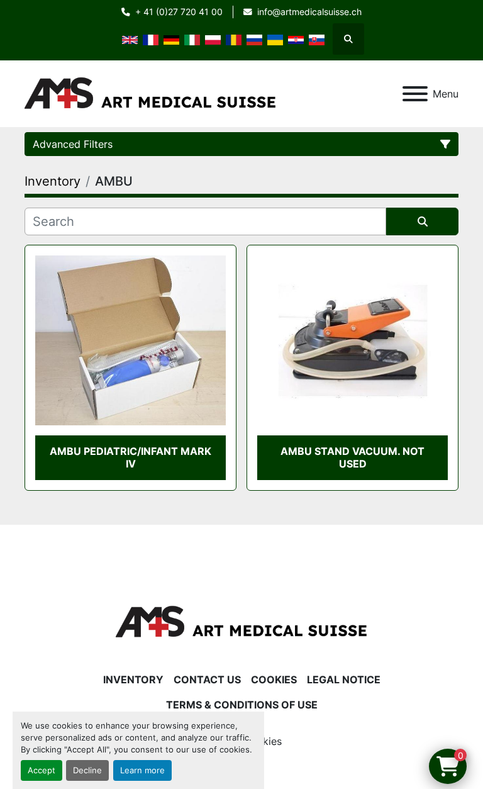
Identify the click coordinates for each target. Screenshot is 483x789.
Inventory (133, 679)
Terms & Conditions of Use (242, 704)
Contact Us (207, 679)
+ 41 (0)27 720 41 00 (179, 12)
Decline (87, 770)
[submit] (422, 221)
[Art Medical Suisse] (241, 621)
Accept (41, 770)
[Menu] (415, 93)
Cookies (274, 679)
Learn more (142, 770)
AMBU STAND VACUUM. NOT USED (352, 457)
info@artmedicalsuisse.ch (309, 12)
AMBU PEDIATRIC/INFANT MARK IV (130, 457)
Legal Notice (343, 679)
